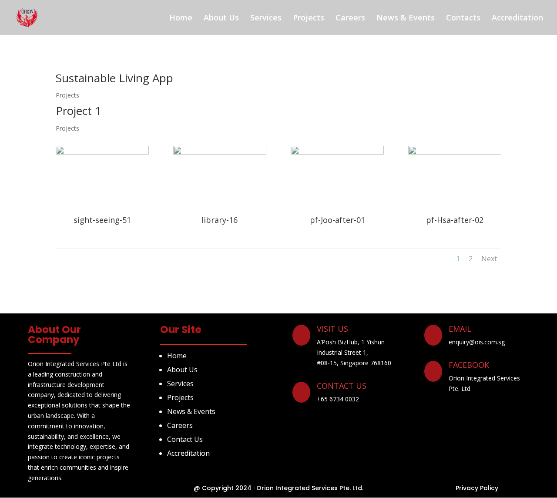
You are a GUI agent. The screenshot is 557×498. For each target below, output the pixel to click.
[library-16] (219, 152)
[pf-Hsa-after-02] (454, 152)
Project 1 (78, 110)
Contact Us (185, 439)
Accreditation (517, 17)
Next (489, 258)
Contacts (463, 17)
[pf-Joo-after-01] (337, 152)
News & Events (405, 17)
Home (180, 17)
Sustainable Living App (114, 78)
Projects (308, 17)
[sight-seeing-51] (102, 152)
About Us (221, 17)
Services (266, 17)
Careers (350, 17)
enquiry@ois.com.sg (477, 342)
